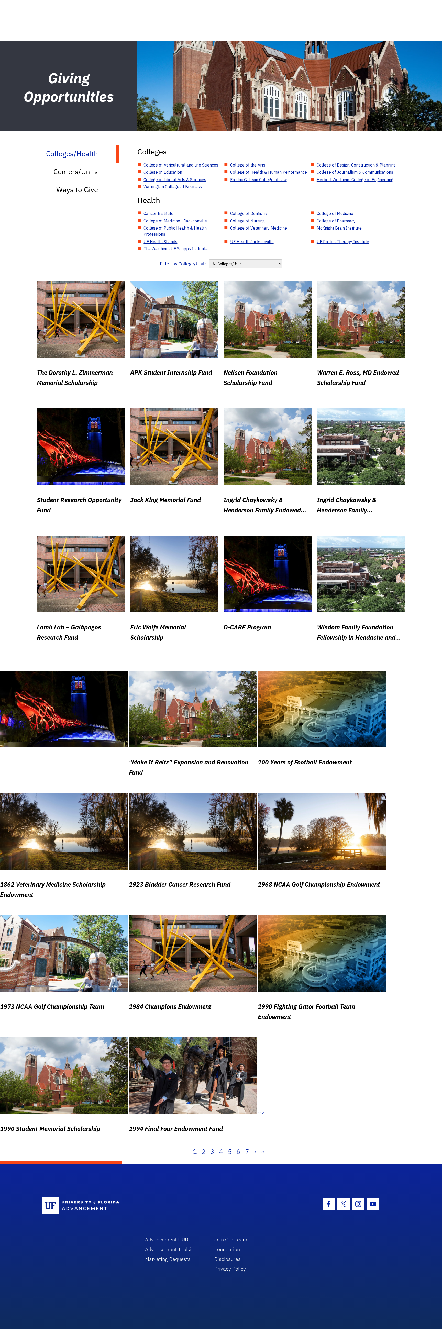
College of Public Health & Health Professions (175, 231)
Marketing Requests (168, 1258)
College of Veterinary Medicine (258, 228)
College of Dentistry (248, 213)
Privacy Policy (230, 1268)
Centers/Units (75, 171)
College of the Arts (247, 165)
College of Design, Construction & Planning (356, 165)
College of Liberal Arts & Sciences (174, 179)
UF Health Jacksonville (252, 241)
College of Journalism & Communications (355, 172)
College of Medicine (335, 213)
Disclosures (227, 1258)
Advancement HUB (166, 1239)
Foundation (227, 1249)
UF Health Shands (160, 241)
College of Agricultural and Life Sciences (180, 165)
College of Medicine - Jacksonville (175, 220)
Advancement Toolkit (169, 1249)
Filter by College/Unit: (183, 264)
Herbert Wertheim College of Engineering (355, 179)
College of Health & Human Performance (268, 172)
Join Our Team (230, 1239)
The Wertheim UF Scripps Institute (175, 248)
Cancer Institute (158, 213)
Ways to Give (77, 189)
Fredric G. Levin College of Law (258, 179)
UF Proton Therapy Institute (343, 241)
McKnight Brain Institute (339, 228)
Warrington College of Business (172, 186)
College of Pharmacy (336, 220)
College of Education (162, 172)
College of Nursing (247, 220)
